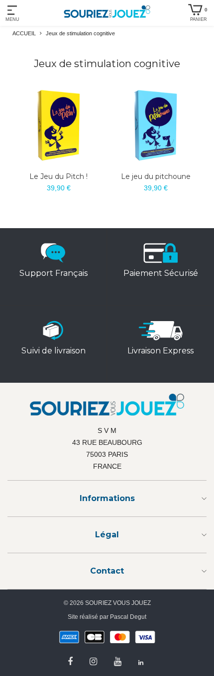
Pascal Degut (128, 616)
